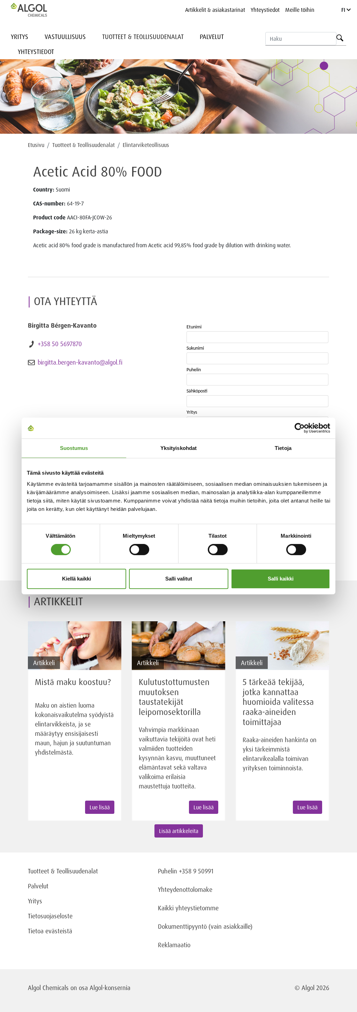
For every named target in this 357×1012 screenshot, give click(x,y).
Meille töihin (299, 9)
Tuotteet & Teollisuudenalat (143, 36)
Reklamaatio (174, 945)
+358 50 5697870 (60, 344)
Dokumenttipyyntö (183, 926)
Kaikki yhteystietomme (188, 908)
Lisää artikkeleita (178, 830)
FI (344, 9)
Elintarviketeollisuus (146, 144)
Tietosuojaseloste (50, 916)
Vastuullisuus (65, 36)
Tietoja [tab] (283, 448)
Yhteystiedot (265, 9)
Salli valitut (178, 579)
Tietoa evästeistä (50, 931)
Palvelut (212, 36)
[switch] (139, 549)
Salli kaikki (281, 579)
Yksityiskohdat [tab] (178, 448)
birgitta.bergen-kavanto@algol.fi (80, 362)
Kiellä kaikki (76, 579)
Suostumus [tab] (74, 448)
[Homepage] (36, 10)
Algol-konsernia (110, 987)
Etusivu (36, 144)
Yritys (19, 36)
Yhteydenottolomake (185, 889)
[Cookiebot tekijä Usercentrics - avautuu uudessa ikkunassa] (299, 428)
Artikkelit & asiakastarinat (215, 9)
